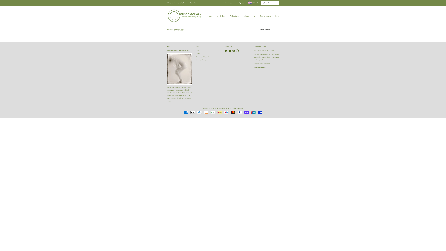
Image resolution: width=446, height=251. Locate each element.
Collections (234, 16)
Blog (277, 16)
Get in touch (265, 16)
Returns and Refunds (202, 57)
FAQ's (198, 54)
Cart (243, 3)
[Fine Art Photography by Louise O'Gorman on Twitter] (226, 51)
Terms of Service (201, 60)
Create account (230, 3)
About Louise (249, 16)
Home (209, 16)
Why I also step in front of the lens (178, 50)
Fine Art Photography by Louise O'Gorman (229, 108)
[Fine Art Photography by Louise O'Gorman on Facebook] (229, 51)
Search (198, 51)
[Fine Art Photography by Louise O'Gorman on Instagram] (237, 51)
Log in (219, 3)
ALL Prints (220, 16)
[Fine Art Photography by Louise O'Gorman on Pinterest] (233, 51)
